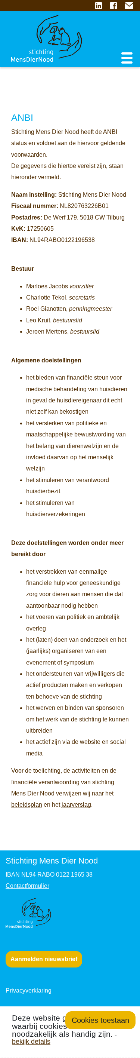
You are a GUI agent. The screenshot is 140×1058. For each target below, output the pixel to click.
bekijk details (31, 1041)
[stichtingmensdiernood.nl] (41, 30)
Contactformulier (27, 886)
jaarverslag (76, 804)
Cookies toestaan (100, 1020)
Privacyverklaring (29, 990)
